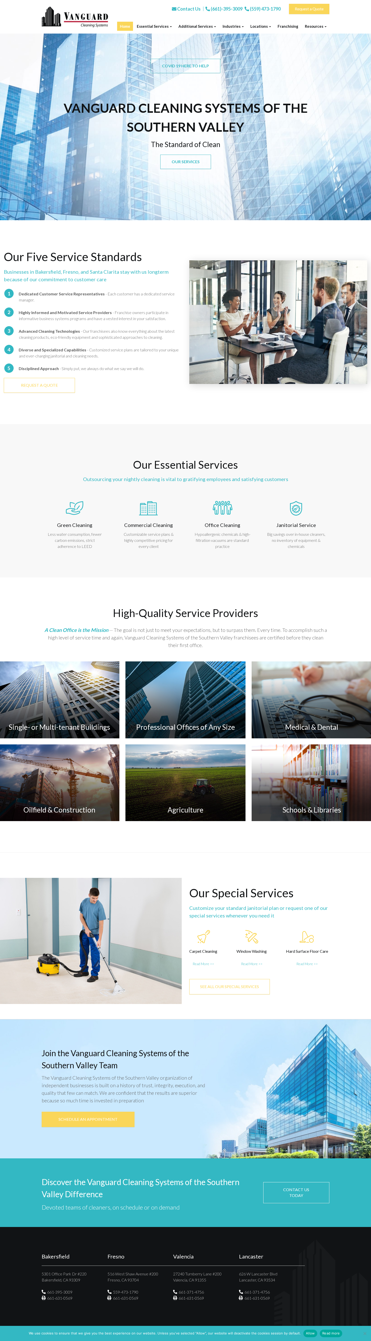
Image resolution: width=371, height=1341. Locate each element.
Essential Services (153, 26)
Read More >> (203, 964)
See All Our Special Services (229, 986)
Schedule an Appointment (88, 1119)
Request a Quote (309, 8)
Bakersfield (48, 272)
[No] (364, 1333)
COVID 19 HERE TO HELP (185, 65)
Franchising (288, 26)
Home (125, 26)
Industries (232, 26)
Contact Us (188, 9)
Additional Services (196, 26)
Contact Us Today (296, 1192)
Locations (259, 26)
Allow (310, 1333)
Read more (331, 1333)
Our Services (186, 161)
